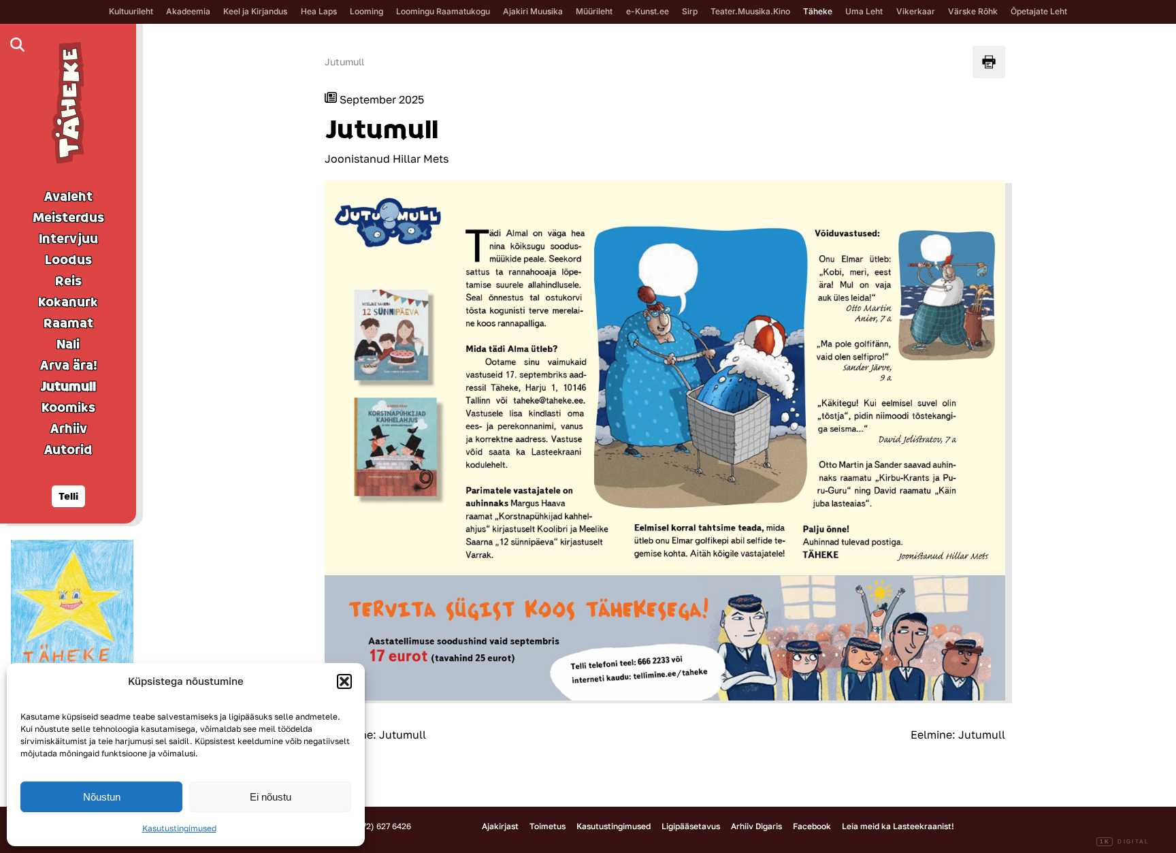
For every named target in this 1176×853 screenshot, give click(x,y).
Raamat (68, 323)
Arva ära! (68, 365)
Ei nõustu (270, 797)
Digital (1124, 842)
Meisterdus (68, 217)
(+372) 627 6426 (380, 826)
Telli (68, 496)
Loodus (68, 260)
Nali (68, 344)
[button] (344, 681)
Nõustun (101, 797)
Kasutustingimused (179, 828)
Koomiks (68, 407)
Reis (68, 281)
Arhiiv (68, 428)
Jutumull (344, 61)
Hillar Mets (420, 158)
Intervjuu (68, 238)
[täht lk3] (72, 604)
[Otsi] (17, 45)
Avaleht (68, 196)
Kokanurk (68, 302)
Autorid (68, 450)
